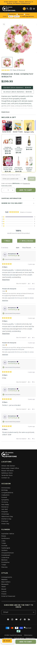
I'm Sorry (4, 502)
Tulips (3, 543)
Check (31, 179)
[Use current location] (24, 178)
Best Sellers (5, 582)
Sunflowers (5, 538)
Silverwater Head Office (10, 468)
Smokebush (5, 555)
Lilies (3, 541)
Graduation (5, 495)
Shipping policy (30, 638)
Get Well (4, 509)
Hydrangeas (5, 548)
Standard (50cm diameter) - (17, 87)
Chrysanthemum (7, 553)
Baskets (4, 579)
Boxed (3, 589)
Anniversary (5, 488)
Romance (4, 507)
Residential (12, 14)
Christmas (5, 514)
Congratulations (7, 492)
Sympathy (5, 500)
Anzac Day (5, 523)
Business (20, 14)
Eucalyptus (5, 562)
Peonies (4, 567)
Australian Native (7, 533)
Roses (3, 536)
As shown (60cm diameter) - (17, 92)
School (27, 14)
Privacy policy (8, 638)
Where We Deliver (8, 466)
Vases (3, 586)
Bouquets (5, 584)
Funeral (4, 497)
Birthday (4, 490)
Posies (3, 594)
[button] (34, 8)
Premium (4, 521)
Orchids (4, 545)
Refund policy (28, 635)
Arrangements (6, 577)
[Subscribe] (33, 612)
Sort (18, 247)
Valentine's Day (7, 516)
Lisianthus (5, 557)
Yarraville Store (7, 475)
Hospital (4, 512)
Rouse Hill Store (7, 470)
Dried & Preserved (8, 596)
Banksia (4, 560)
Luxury (3, 591)
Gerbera (4, 550)
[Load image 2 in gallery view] (18, 62)
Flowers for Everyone (16, 635)
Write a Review (28, 241)
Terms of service (19, 638)
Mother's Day (6, 519)
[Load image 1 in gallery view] (7, 62)
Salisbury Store (7, 473)
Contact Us (5, 478)
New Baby (5, 504)
